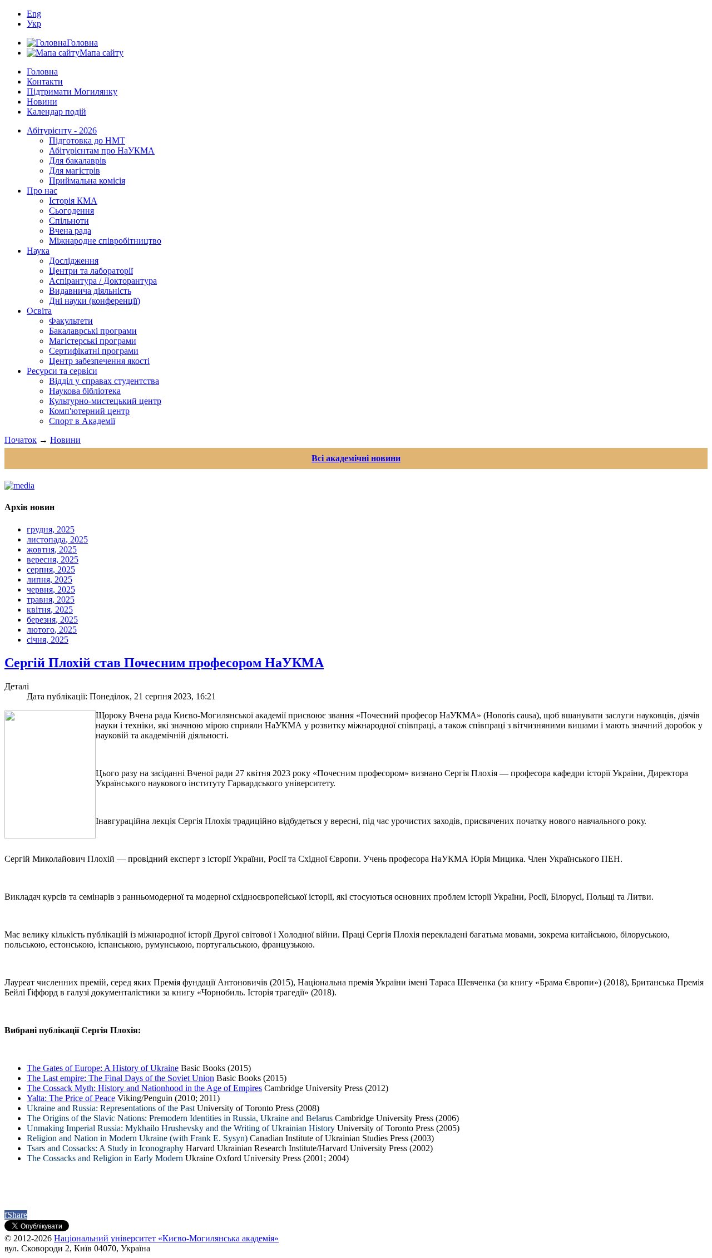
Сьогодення (71, 210)
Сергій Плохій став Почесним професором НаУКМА (164, 662)
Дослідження (73, 260)
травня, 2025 (51, 599)
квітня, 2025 (50, 609)
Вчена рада (70, 230)
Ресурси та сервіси (62, 371)
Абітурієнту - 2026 (62, 130)
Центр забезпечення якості (99, 361)
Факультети (71, 320)
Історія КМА (73, 200)
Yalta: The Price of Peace (71, 1098)
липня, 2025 (49, 579)
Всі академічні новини (356, 458)
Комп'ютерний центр (89, 411)
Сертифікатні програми (94, 351)
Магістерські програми (92, 341)
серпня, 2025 (51, 569)
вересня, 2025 (52, 559)
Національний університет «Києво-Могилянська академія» (166, 1238)
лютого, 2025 (52, 629)
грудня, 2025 (51, 529)
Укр (34, 23)
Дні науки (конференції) (94, 300)
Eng (34, 13)
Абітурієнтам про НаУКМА (102, 150)
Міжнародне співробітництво (105, 240)
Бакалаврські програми (93, 331)
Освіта (39, 310)
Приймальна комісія (87, 180)
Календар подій (56, 111)
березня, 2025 (52, 619)
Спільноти (69, 220)
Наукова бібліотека (85, 391)
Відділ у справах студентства (104, 381)
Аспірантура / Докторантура (103, 280)
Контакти (45, 81)
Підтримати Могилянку (72, 91)
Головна (42, 71)
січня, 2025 (47, 639)
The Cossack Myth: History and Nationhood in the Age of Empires (144, 1088)
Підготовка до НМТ (87, 140)
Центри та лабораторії (91, 270)
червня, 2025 (51, 589)
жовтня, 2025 (52, 549)
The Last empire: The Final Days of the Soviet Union (120, 1078)
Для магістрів (74, 170)
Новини (42, 101)
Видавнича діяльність (90, 290)
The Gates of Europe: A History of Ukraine (103, 1068)
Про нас (42, 190)
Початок (20, 440)
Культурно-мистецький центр (105, 401)
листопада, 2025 (57, 539)
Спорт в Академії (82, 421)
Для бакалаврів (77, 160)
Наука (38, 250)
